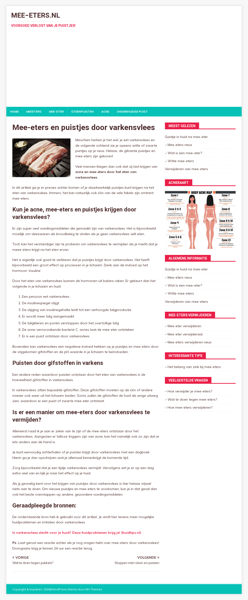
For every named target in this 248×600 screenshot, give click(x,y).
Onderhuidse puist (132, 111)
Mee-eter (56, 111)
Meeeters (33, 111)
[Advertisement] (124, 70)
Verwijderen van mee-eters (186, 169)
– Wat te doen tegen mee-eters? (191, 399)
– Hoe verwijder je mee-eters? (188, 391)
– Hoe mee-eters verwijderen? (188, 407)
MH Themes (93, 589)
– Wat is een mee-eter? (183, 153)
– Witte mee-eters (179, 161)
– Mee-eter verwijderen (183, 326)
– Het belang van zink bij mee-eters (193, 367)
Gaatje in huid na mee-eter (186, 137)
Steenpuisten (82, 111)
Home (14, 111)
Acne (105, 111)
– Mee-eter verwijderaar (184, 334)
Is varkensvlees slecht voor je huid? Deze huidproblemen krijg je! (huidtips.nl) (76, 532)
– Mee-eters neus (178, 145)
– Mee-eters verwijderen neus (188, 342)
